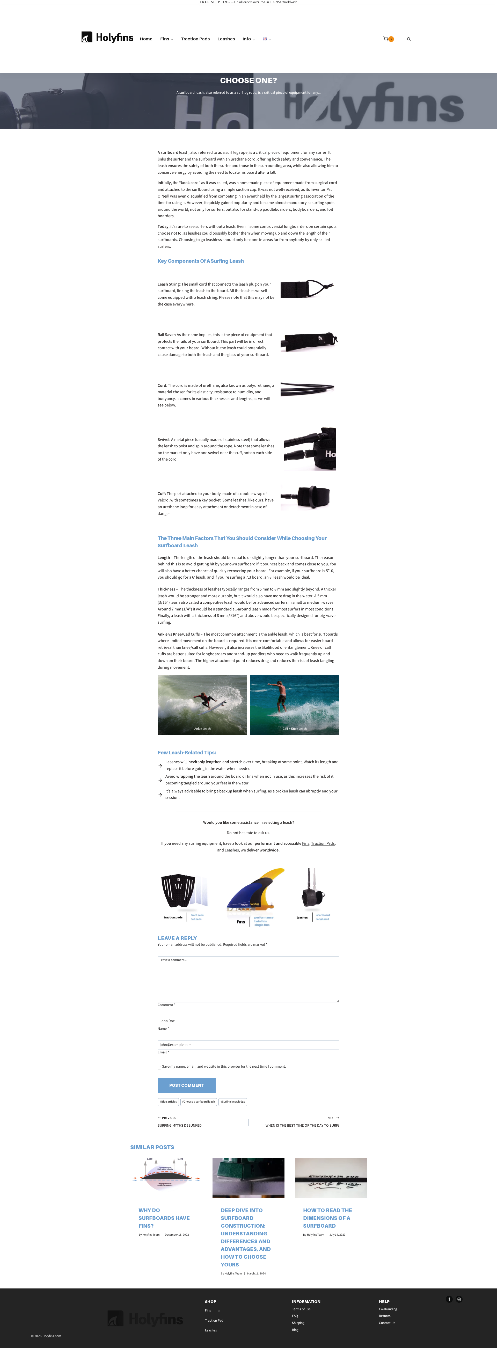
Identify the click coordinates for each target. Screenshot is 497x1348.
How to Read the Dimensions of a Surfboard (327, 1218)
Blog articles (168, 1102)
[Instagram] (459, 1299)
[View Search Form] (409, 39)
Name (163, 1029)
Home (146, 39)
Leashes (226, 39)
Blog (295, 1330)
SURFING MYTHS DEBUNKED (180, 1122)
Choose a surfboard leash (198, 1102)
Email (163, 1052)
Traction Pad (214, 1320)
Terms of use (301, 1309)
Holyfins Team (151, 1235)
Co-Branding (388, 1309)
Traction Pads (195, 39)
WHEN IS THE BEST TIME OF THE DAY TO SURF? (302, 1122)
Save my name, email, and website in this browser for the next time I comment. (224, 1067)
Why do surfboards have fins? (164, 1218)
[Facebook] (449, 1299)
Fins (305, 844)
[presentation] (166, 1178)
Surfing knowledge (233, 1102)
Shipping (298, 1323)
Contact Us (387, 1323)
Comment (167, 1005)
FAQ (295, 1316)
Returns (385, 1316)
